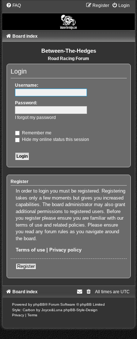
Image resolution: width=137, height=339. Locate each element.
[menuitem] (13, 5)
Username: (26, 85)
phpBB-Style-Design (81, 310)
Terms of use (30, 250)
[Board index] (68, 16)
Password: (26, 102)
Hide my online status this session (55, 139)
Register (26, 266)
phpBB (39, 304)
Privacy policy (65, 250)
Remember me (36, 132)
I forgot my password (35, 117)
